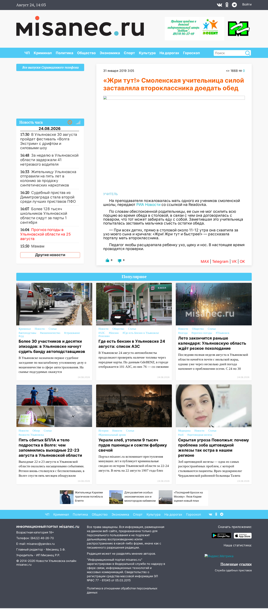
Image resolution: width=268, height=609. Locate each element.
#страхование (72, 332)
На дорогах (169, 53)
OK (242, 261)
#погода (183, 332)
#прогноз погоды (201, 332)
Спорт (129, 53)
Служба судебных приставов (233, 570)
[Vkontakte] (219, 6)
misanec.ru (24, 564)
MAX (205, 261)
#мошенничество (50, 332)
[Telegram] (234, 6)
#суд (21, 336)
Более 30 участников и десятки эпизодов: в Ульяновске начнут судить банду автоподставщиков (52, 346)
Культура (147, 53)
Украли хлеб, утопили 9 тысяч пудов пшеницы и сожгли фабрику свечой (132, 445)
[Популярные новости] (78, 122)
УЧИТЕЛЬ (110, 194)
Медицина (184, 430)
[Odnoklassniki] (227, 6)
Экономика (110, 53)
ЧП (27, 53)
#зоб (180, 434)
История (103, 430)
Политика (64, 53)
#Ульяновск (222, 332)
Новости (40, 328)
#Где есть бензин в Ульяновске (141, 332)
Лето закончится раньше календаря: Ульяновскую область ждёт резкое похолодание (212, 343)
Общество (86, 53)
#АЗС (101, 332)
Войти (247, 4)
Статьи (53, 328)
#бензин (114, 332)
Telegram (220, 261)
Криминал (43, 53)
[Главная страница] (80, 24)
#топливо (104, 336)
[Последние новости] (70, 122)
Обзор (36, 430)
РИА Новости (148, 204)
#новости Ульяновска (31, 434)
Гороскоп (191, 53)
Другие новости (50, 255)
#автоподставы (27, 332)
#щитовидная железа (199, 434)
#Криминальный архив (112, 434)
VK (234, 261)
